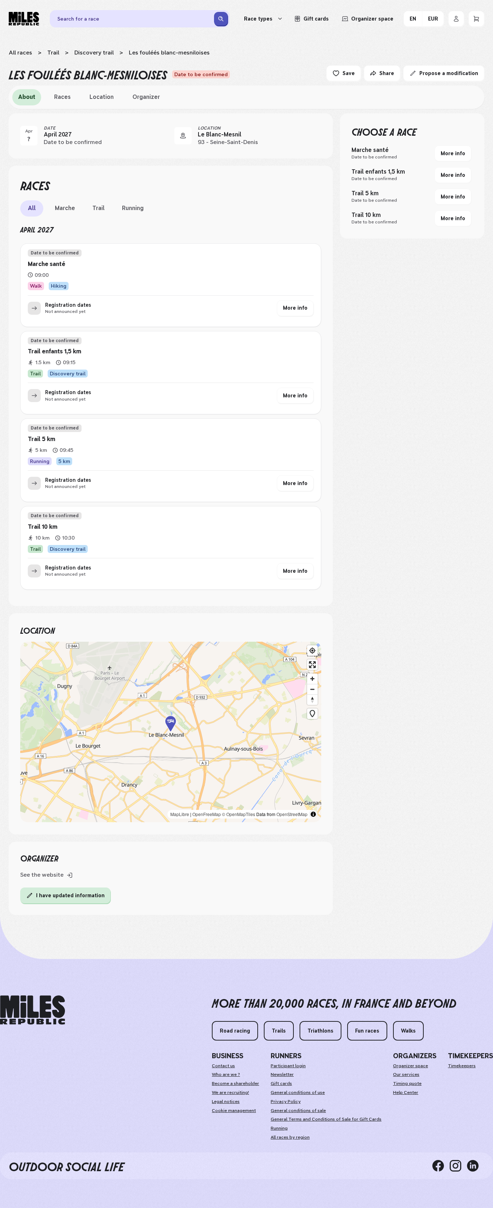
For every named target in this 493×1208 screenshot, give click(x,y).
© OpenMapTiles (238, 814)
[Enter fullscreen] (312, 664)
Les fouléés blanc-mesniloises (169, 52)
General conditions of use (298, 1092)
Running (133, 208)
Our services (406, 1074)
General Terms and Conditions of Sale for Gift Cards (326, 1119)
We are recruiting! (230, 1092)
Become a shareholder (235, 1083)
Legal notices (226, 1101)
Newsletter (282, 1074)
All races (20, 52)
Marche (65, 208)
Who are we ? (226, 1074)
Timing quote (407, 1083)
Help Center (405, 1092)
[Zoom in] (312, 678)
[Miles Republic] (24, 19)
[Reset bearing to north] (312, 699)
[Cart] (476, 19)
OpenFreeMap (206, 814)
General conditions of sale (298, 1110)
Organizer (146, 96)
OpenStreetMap (291, 814)
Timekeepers (462, 1065)
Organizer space (410, 1065)
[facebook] (441, 1166)
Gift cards (281, 1083)
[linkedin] (475, 1166)
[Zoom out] (312, 689)
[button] (170, 732)
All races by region (290, 1137)
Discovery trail (94, 52)
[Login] (456, 19)
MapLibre (179, 814)
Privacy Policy (286, 1101)
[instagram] (458, 1166)
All (32, 208)
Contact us (223, 1065)
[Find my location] (312, 650)
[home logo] (32, 1010)
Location (102, 96)
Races (62, 96)
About (26, 96)
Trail (53, 52)
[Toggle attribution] (313, 814)
